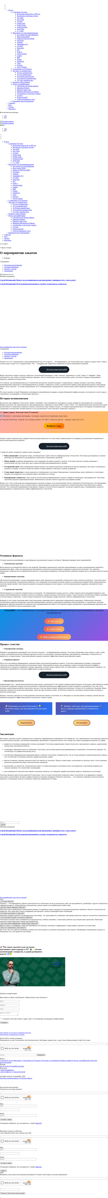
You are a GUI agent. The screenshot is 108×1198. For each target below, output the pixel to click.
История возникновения (13, 265)
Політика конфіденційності (10, 1078)
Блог (10, 105)
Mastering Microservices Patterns (28, 92)
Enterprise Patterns (23, 88)
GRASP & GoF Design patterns (27, 86)
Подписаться (26, 722)
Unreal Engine (22, 54)
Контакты (12, 109)
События (11, 103)
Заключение (8, 271)
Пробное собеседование (21, 82)
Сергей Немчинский (56, 963)
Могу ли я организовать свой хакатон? (13, 927)
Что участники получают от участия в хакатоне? (16, 917)
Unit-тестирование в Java (26, 99)
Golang (19, 56)
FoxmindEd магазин (17, 1066)
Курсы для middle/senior (21, 84)
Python (19, 59)
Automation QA (22, 44)
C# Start (19, 21)
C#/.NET (20, 46)
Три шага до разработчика (22, 71)
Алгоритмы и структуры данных (29, 94)
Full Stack (20, 40)
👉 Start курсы (54, 621)
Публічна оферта (26, 1078)
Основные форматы (11, 267)
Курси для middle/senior (82, 1060)
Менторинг (18, 1060)
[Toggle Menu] (1, 136)
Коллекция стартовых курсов (27, 16)
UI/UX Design (22, 67)
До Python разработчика (25, 76)
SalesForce (20, 61)
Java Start (20, 18)
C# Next (20, 95)
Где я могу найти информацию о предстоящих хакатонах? (19, 923)
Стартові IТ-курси (6, 1060)
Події (2, 1066)
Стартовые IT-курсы (20, 12)
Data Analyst (23, 37)
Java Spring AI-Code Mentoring (27, 35)
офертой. (38, 1123)
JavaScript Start (22, 27)
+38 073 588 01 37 (6, 1072)
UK (5, 116)
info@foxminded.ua (7, 1070)
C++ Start (20, 31)
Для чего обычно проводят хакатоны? (13, 907)
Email (2, 1113)
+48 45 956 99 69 (19, 1072)
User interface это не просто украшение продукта (15, 1033)
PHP (18, 57)
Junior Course (8, 412)
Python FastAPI (22, 97)
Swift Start (20, 29)
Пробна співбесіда (66, 1060)
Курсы (10, 10)
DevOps (19, 65)
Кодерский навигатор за (28, 14)
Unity (19, 63)
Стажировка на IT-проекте (22, 69)
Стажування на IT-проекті (31, 1060)
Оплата (11, 107)
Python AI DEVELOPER (25, 39)
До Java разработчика (24, 73)
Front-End (20, 48)
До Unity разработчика (25, 80)
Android (19, 42)
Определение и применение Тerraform (12, 1034)
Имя (1, 1104)
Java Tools (20, 20)
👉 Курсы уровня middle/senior (54, 637)
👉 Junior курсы (54, 629)
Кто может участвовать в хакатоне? (12, 913)
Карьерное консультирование (23, 101)
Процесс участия (10, 269)
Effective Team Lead (24, 90)
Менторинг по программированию (25, 33)
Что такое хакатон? (7, 901)
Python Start (21, 23)
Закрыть (3, 1170)
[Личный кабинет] (7, 121)
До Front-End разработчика (26, 78)
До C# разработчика (24, 75)
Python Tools (21, 25)
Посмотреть (81, 722)
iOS (18, 50)
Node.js (19, 52)
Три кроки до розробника (50, 1060)
